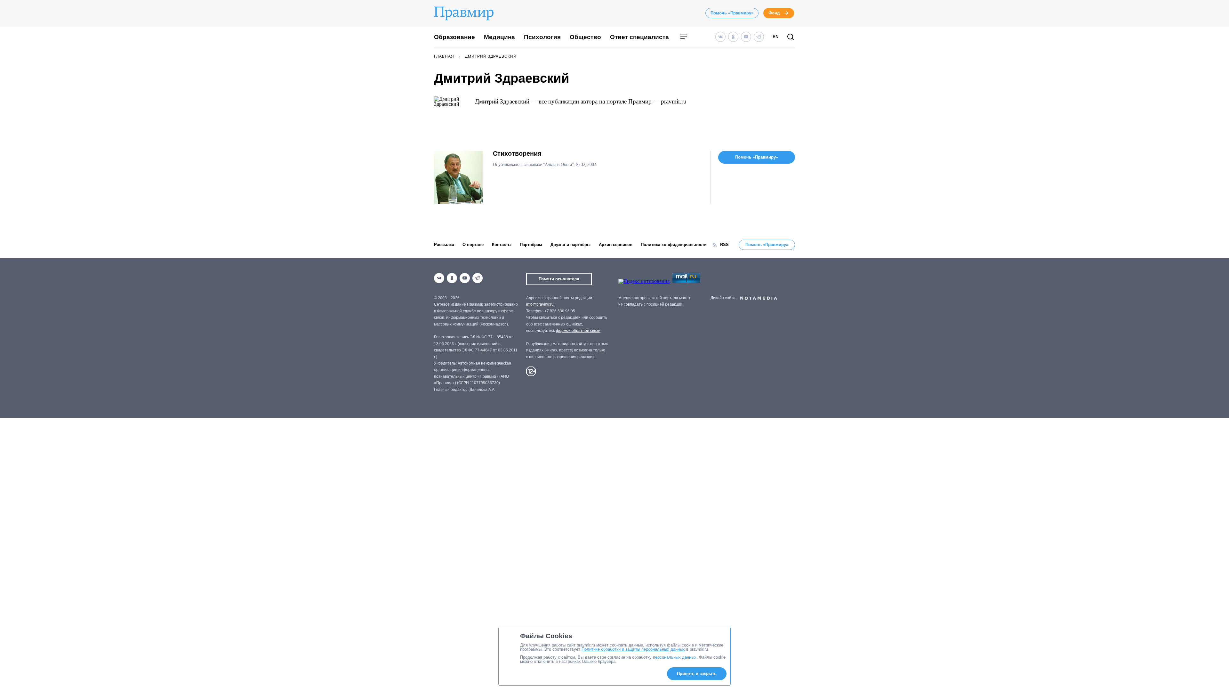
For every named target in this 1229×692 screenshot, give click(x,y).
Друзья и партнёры (570, 244)
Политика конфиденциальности (674, 244)
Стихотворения (517, 153)
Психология (542, 37)
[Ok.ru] (733, 37)
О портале (473, 244)
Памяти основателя (559, 278)
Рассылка (444, 244)
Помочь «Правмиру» (732, 13)
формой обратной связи (578, 330)
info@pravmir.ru (540, 304)
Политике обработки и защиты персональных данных (633, 649)
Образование (454, 37)
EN (775, 36)
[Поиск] (790, 37)
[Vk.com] (720, 37)
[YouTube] (746, 37)
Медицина (499, 37)
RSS (724, 244)
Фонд (774, 13)
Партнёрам (531, 244)
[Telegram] (759, 37)
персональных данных (674, 657)
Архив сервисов (615, 244)
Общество (585, 37)
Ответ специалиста (639, 37)
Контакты (501, 244)
